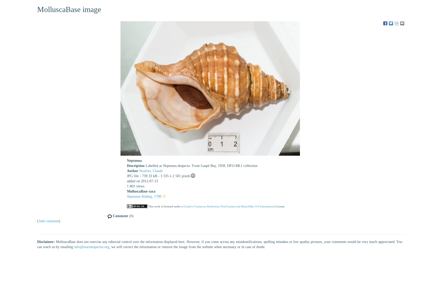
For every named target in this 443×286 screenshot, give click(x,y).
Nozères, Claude (151, 171)
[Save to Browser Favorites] (397, 23)
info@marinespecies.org (91, 247)
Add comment (48, 221)
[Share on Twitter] (391, 23)
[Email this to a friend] (402, 23)
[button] (164, 196)
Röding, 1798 (144, 196)
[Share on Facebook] (385, 23)
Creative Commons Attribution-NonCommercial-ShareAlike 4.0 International (229, 206)
